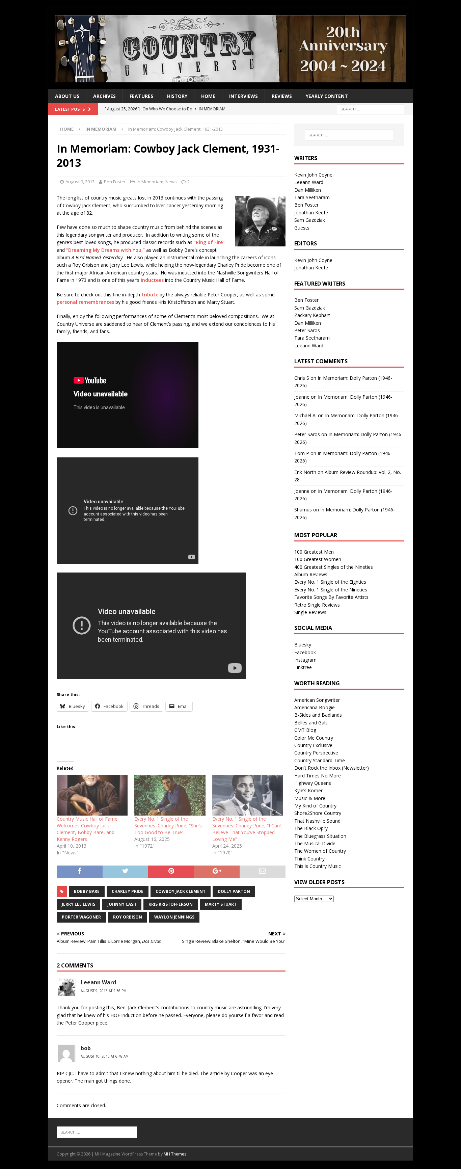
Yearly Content (327, 96)
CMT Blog (305, 730)
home (208, 96)
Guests (301, 227)
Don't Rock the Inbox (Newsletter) (331, 768)
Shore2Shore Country (317, 813)
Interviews (243, 96)
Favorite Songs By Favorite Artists (331, 597)
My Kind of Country (315, 805)
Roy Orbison (127, 917)
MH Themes (175, 1154)
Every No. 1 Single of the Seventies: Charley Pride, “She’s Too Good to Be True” (168, 825)
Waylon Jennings (174, 917)
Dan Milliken (307, 190)
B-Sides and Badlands (318, 715)
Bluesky (302, 644)
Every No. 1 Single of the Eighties (330, 582)
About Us (67, 96)
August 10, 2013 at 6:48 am (105, 1056)
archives (104, 96)
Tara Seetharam (312, 197)
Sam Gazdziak (309, 220)
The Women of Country (320, 851)
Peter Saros (307, 330)
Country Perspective (316, 752)
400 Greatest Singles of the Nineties (333, 567)
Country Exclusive (313, 745)
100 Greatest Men (314, 552)
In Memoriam (150, 182)
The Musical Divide (314, 843)
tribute (149, 294)
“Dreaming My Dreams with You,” (105, 250)
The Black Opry (311, 828)
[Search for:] (370, 109)
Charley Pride (127, 891)
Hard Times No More (317, 775)
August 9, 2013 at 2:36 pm (104, 990)
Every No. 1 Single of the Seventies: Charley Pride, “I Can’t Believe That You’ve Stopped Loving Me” (247, 829)
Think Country (309, 858)
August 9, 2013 (79, 182)
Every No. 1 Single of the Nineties (330, 589)
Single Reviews (310, 612)
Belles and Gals (311, 722)
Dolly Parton (234, 891)
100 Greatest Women (317, 559)
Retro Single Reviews (317, 605)
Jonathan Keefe (311, 212)
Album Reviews (310, 574)
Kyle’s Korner (308, 790)
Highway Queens (312, 783)
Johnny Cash (121, 904)
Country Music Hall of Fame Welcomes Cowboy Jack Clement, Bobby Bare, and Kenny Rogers (87, 829)
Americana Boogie (314, 707)
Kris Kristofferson (170, 904)
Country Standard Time (319, 760)
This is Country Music (317, 866)
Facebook (305, 652)
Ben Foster (115, 182)
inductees (152, 280)
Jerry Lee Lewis (78, 904)
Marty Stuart (221, 904)
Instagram (305, 660)
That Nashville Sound (317, 821)
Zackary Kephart (312, 315)
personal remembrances (85, 302)
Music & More (309, 798)
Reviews (282, 96)
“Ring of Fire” (209, 242)
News (171, 182)
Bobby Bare (87, 891)
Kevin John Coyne (313, 174)
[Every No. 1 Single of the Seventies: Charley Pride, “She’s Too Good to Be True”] (169, 795)
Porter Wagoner (81, 917)
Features (141, 96)
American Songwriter (317, 700)
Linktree (303, 667)
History (177, 96)
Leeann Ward (98, 982)
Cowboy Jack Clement (181, 891)
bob (86, 1048)
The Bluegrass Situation (320, 836)
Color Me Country (313, 738)
